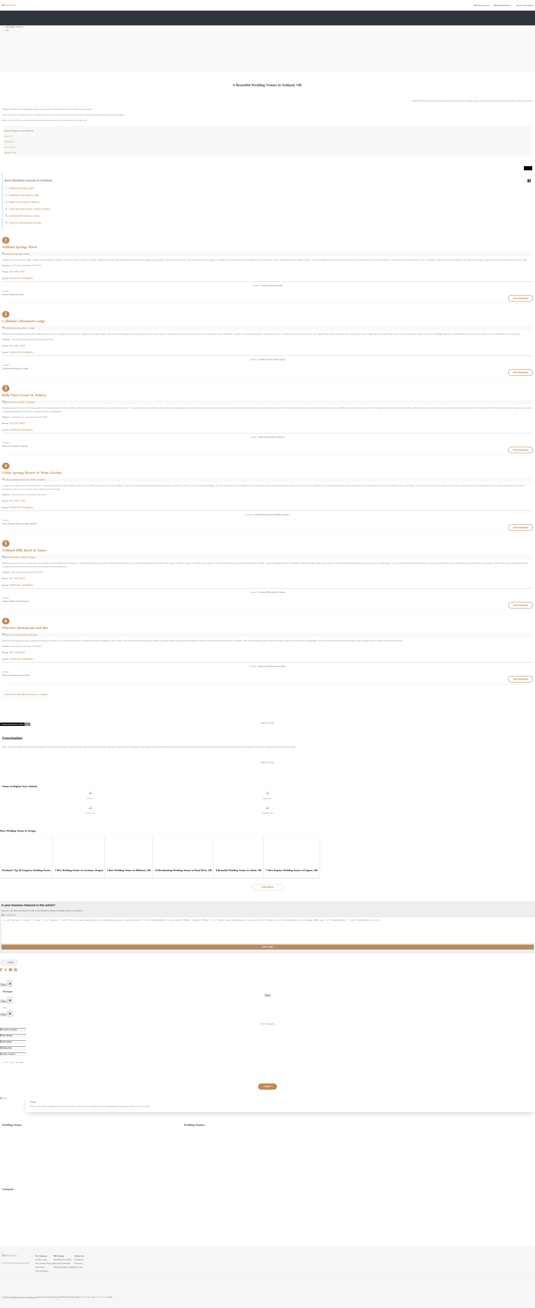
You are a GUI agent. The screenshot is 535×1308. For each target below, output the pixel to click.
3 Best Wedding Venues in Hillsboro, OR (129, 870)
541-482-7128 (17, 500)
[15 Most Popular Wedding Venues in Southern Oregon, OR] (90, 794)
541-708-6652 (17, 652)
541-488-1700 (17, 271)
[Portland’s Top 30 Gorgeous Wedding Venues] (26, 852)
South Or (8, 136)
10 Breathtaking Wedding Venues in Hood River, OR (183, 870)
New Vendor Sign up (44, 1263)
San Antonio (7, 1169)
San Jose (6, 1180)
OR (7, 30)
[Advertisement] (267, 53)
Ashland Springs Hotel (21, 188)
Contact (5, 1217)
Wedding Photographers (194, 1131)
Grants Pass (9, 147)
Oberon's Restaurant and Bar (25, 222)
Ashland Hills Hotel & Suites (24, 216)
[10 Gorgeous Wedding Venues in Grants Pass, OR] (90, 809)
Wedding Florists (191, 1148)
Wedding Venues (482, 5)
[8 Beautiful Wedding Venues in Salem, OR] (239, 852)
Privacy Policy (8, 1206)
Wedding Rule (60, 1259)
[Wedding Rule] (9, 5)
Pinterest (6, 1228)
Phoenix (5, 1164)
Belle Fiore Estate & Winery (24, 202)
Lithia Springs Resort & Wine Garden (29, 209)
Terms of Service (101, 1297)
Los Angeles (7, 1148)
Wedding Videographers (194, 1175)
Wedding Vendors (502, 5)
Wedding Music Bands (194, 1164)
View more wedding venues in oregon (26, 694)
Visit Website (520, 298)
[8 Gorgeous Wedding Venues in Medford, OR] (267, 794)
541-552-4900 (17, 423)
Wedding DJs (190, 1169)
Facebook (14, 278)
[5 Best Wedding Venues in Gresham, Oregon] (79, 852)
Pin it (528, 168)
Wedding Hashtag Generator (16, 1263)
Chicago (5, 1131)
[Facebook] (1, 970)
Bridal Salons (189, 1158)
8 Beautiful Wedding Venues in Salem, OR (239, 870)
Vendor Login (41, 1259)
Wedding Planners (192, 1142)
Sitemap (5, 1239)
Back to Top (267, 722)
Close (3, 985)
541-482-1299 (17, 345)
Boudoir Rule (59, 1263)
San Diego (6, 1175)
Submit (267, 1087)
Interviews (39, 1267)
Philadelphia (7, 1158)
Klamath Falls (10, 152)
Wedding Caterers (192, 1153)
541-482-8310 (17, 578)
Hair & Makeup (190, 1137)
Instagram (27, 278)
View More (267, 887)
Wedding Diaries (61, 1267)
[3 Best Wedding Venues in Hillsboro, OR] (129, 852)
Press (4, 1201)
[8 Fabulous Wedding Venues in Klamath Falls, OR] (267, 809)
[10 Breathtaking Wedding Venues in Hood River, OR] (183, 852)
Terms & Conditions (10, 1212)
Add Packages (41, 1271)
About (4, 1196)
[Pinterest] (15, 970)
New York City (8, 1153)
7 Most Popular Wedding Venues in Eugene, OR (292, 870)
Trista (33, 1102)
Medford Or (9, 141)
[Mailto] (10, 970)
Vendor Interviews (524, 5)
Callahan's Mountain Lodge (24, 195)
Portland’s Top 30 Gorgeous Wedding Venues (26, 870)
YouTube (6, 1234)
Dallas (5, 1137)
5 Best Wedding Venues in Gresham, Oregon (79, 870)
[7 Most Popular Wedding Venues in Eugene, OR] (292, 852)
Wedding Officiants (192, 1180)
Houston (5, 1142)
